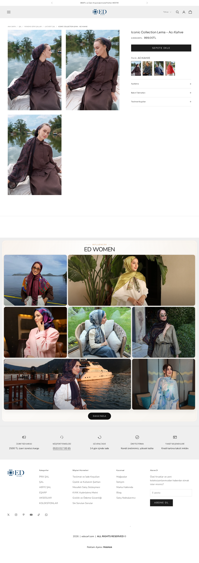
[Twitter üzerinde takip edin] (8, 514)
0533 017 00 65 (62, 448)
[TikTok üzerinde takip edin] (38, 514)
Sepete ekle (161, 48)
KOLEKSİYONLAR (48, 503)
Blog (118, 492)
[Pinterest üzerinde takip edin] (23, 514)
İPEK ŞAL (44, 476)
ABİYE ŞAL (45, 487)
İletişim (120, 482)
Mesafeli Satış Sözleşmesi (86, 487)
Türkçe (165, 12)
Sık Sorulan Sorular (83, 503)
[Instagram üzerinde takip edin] (16, 514)
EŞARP (43, 492)
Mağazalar (121, 476)
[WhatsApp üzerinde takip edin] (46, 514)
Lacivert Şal (50, 27)
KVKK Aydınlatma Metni (85, 492)
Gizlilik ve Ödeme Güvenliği (87, 497)
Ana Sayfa (12, 27)
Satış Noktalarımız (125, 497)
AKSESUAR (45, 497)
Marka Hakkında (124, 487)
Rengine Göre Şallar (33, 27)
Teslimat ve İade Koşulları (86, 476)
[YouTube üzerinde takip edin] (31, 514)
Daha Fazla (99, 416)
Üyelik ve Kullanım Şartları (87, 482)
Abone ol (161, 502)
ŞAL (20, 27)
